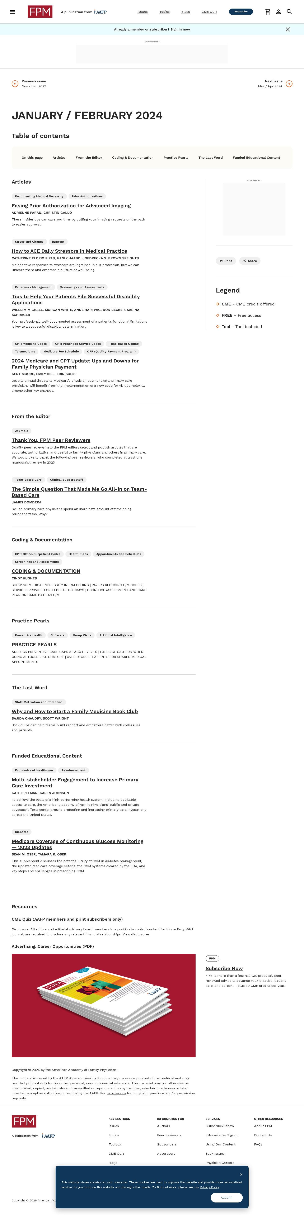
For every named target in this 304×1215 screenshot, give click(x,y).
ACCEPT (226, 1197)
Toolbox (115, 1144)
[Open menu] (12, 11)
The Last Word (210, 158)
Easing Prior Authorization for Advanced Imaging (71, 206)
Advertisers (166, 1153)
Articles (59, 158)
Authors (163, 1126)
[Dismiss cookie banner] (241, 1174)
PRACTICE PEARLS (34, 644)
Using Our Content (220, 1144)
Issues (142, 12)
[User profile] (278, 11)
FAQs (258, 1144)
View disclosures (136, 934)
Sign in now (180, 29)
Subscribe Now (224, 968)
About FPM (263, 1126)
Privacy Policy (209, 1187)
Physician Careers (220, 1163)
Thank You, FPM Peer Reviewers (51, 440)
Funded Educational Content (256, 158)
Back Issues (215, 1153)
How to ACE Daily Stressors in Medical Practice (69, 251)
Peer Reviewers (169, 1135)
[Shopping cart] (267, 11)
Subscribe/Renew (220, 1126)
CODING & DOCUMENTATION (46, 571)
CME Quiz (209, 12)
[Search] (289, 11)
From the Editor (89, 158)
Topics (164, 12)
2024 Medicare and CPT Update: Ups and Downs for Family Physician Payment (75, 364)
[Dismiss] (288, 29)
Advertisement (152, 42)
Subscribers (167, 1144)
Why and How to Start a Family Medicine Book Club (75, 711)
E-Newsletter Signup (222, 1135)
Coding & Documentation (133, 158)
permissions (116, 1093)
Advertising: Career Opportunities (46, 946)
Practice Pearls (176, 158)
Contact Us (263, 1135)
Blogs (185, 12)
